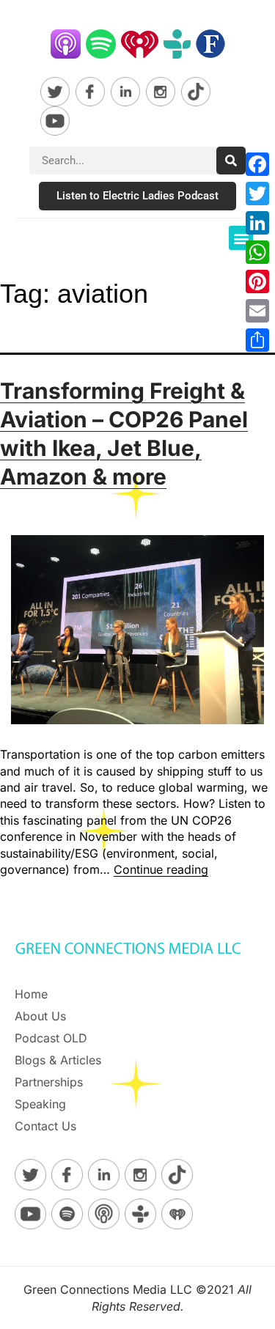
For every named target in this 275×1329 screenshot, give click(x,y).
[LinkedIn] (257, 223)
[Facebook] (257, 164)
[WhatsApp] (257, 252)
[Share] (257, 340)
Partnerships (49, 1082)
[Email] (257, 310)
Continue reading (161, 869)
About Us (40, 1016)
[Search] (231, 160)
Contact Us (45, 1126)
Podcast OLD (51, 1038)
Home (31, 994)
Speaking (40, 1104)
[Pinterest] (257, 281)
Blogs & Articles (58, 1060)
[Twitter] (257, 193)
